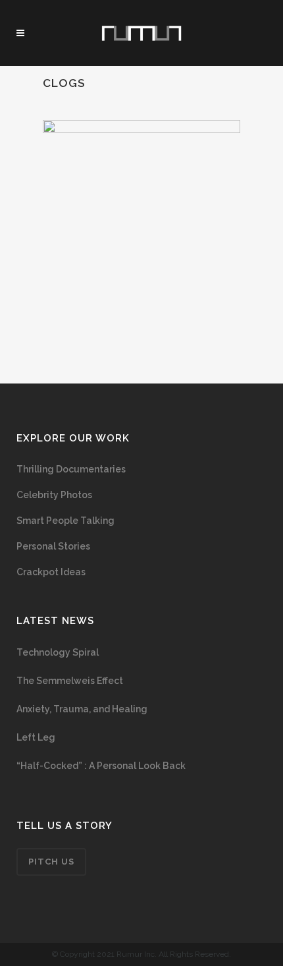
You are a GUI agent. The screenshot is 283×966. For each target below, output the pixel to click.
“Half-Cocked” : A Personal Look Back (101, 765)
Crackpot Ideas (51, 572)
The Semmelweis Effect (69, 680)
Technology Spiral (57, 652)
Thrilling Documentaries (71, 469)
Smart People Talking (65, 520)
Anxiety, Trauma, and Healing (81, 709)
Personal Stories (53, 546)
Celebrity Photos (54, 495)
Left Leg (35, 737)
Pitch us (51, 862)
